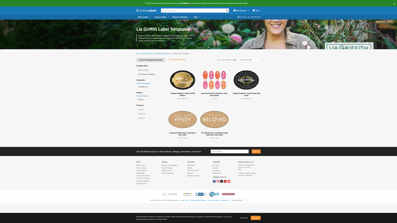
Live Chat (243, 17)
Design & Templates (180, 17)
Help (195, 17)
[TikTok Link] (221, 181)
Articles (189, 168)
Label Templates (147, 53)
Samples (190, 173)
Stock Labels (140, 173)
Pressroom (216, 170)
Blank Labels (143, 17)
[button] (188, 194)
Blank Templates (143, 70)
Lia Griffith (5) (143, 87)
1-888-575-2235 (255, 17)
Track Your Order (193, 170)
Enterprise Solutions (142, 181)
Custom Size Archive (143, 176)
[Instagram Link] (218, 181)
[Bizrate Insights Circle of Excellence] (218, 191)
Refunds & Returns (193, 176)
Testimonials (217, 173)
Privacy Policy (184, 200)
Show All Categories (144, 83)
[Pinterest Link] (225, 181)
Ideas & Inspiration (168, 173)
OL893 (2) (141, 109)
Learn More (244, 218)
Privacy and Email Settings (198, 200)
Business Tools (167, 170)
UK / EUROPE (172, 194)
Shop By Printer (141, 183)
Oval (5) (140, 99)
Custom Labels (160, 17)
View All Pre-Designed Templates (151, 60)
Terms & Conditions (213, 200)
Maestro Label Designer (170, 165)
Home (138, 53)
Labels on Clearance (143, 178)
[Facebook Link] (214, 181)
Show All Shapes (142, 96)
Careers (215, 168)
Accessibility (224, 200)
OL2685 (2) (142, 114)
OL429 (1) (141, 118)
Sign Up (256, 151)
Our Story (216, 165)
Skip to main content (7, 2)
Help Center (191, 165)
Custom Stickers (141, 170)
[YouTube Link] (228, 181)
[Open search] (227, 11)
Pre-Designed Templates (162, 53)
